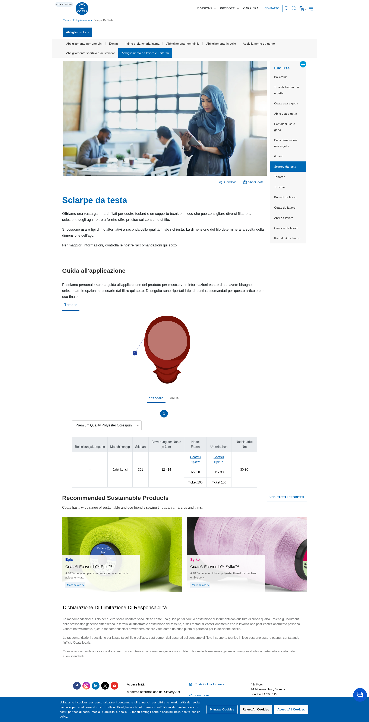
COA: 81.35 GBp (64, 4)
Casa (66, 20)
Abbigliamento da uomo (259, 43)
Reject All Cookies (256, 709)
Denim (113, 43)
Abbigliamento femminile (182, 43)
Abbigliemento (81, 20)
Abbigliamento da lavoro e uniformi (145, 53)
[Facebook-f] (77, 686)
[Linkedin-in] (96, 686)
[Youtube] (114, 686)
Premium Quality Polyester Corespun (104, 425)
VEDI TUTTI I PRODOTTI (286, 497)
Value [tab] (174, 398)
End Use (282, 68)
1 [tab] (164, 414)
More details (74, 585)
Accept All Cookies (291, 709)
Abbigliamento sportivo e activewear (90, 53)
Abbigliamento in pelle (221, 43)
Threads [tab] (70, 305)
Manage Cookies (222, 709)
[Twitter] (105, 686)
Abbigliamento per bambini (84, 43)
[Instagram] (86, 686)
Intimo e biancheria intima (142, 43)
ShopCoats (256, 182)
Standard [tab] (156, 398)
